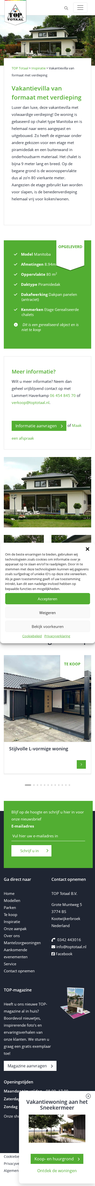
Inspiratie (12, 921)
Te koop (10, 914)
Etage (49, 309)
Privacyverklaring (57, 636)
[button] (87, 549)
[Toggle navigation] (80, 8)
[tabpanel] (47, 714)
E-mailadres (22, 826)
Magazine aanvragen (27, 1066)
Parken (10, 907)
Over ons (12, 935)
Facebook (63, 953)
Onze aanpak (15, 928)
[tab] (28, 785)
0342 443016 (69, 939)
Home (9, 893)
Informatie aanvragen (36, 426)
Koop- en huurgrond (54, 1159)
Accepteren (47, 598)
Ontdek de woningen (57, 1170)
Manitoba (42, 254)
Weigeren (47, 612)
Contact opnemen (19, 970)
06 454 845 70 (63, 395)
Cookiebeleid (32, 636)
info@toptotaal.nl (71, 946)
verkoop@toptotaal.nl (30, 402)
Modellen (12, 900)
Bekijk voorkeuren (48, 626)
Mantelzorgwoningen (22, 942)
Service (10, 963)
